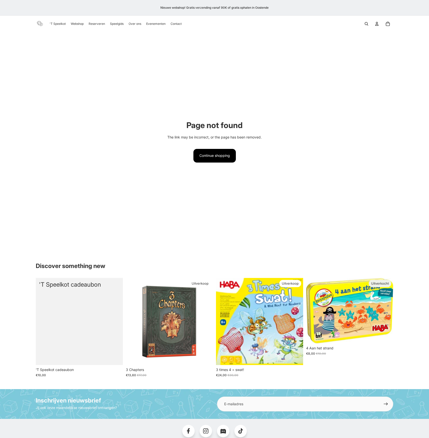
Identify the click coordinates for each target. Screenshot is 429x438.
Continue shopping (214, 155)
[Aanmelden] (386, 404)
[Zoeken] (366, 23)
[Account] (376, 23)
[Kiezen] (115, 357)
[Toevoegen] (205, 357)
